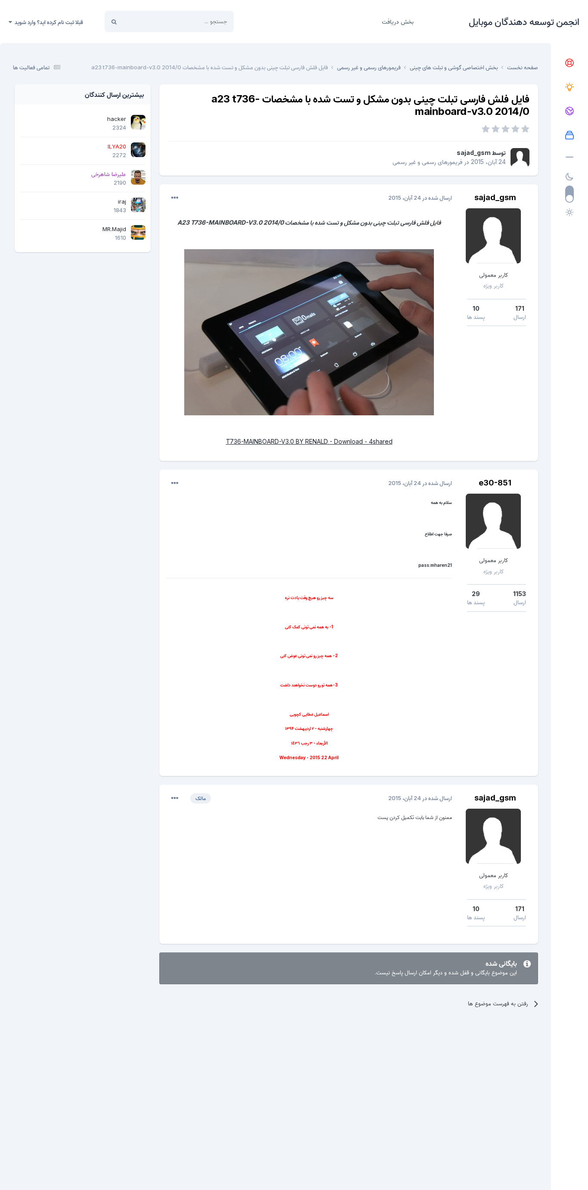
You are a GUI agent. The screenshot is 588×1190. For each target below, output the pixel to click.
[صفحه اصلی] (569, 63)
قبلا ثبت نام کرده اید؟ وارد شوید (47, 22)
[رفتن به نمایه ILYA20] (138, 149)
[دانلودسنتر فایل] (569, 135)
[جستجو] (114, 21)
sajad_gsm (474, 152)
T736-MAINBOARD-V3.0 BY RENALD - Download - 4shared (309, 441)
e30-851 (495, 482)
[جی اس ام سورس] (569, 87)
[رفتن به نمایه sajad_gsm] (520, 157)
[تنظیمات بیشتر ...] (174, 198)
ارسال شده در (420, 197)
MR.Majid (114, 229)
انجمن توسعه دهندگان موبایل (524, 21)
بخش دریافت (398, 21)
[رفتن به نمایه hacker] (138, 122)
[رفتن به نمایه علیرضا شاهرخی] (138, 177)
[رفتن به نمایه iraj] (138, 205)
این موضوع (146, 21)
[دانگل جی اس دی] (569, 111)
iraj (122, 201)
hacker (116, 118)
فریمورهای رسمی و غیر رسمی (427, 161)
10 (476, 308)
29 (476, 593)
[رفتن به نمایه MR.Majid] (138, 232)
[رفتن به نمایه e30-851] (493, 521)
